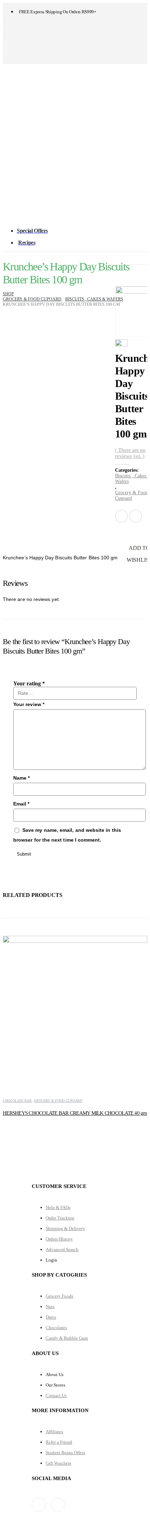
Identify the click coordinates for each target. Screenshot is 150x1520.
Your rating (29, 683)
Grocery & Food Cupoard (58, 1101)
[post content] (75, 1008)
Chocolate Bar (17, 1101)
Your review (28, 704)
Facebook (121, 516)
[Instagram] (19, 59)
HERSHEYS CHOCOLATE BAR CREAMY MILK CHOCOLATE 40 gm (75, 1113)
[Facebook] (7, 59)
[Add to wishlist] (4, 1095)
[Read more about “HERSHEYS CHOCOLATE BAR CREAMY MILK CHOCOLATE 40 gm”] (135, 941)
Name (21, 778)
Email (135, 516)
